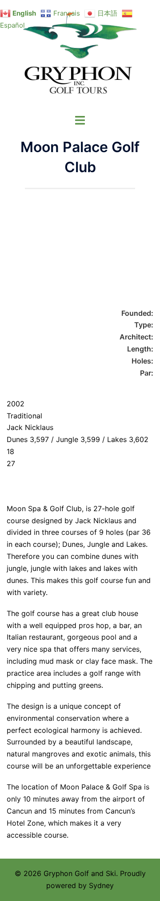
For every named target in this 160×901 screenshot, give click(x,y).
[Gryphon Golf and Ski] (80, 56)
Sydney (101, 885)
